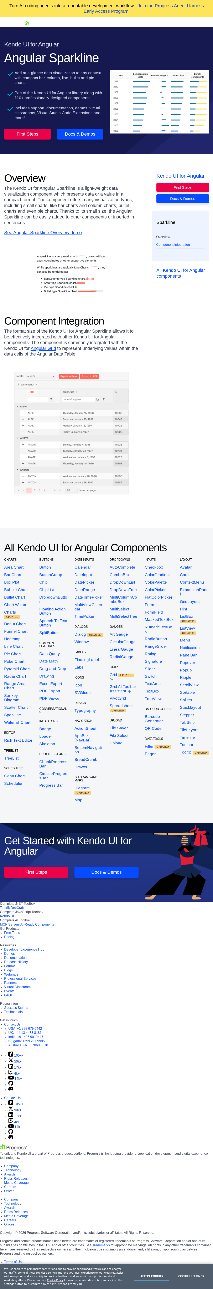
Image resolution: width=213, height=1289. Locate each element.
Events (9, 991)
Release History (16, 962)
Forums (9, 966)
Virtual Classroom (17, 987)
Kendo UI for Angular (180, 176)
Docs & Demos (80, 134)
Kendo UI (7, 916)
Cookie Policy (55, 1280)
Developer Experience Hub (24, 949)
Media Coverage (16, 1182)
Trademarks (101, 1245)
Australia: (28, 1045)
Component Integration (173, 244)
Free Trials (12, 933)
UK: (25, 1032)
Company (11, 1166)
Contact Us (12, 1024)
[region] (106, 1276)
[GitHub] (10, 1084)
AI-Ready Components (37, 924)
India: (25, 1037)
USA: (25, 1028)
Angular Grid (43, 348)
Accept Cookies (151, 1276)
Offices (9, 1191)
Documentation (15, 958)
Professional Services (20, 978)
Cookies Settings (191, 1276)
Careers (10, 1187)
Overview (163, 237)
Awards (9, 1174)
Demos (9, 953)
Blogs (8, 970)
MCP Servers (10, 924)
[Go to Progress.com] (13, 1149)
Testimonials (13, 1012)
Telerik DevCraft (12, 908)
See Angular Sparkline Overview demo (43, 232)
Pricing (9, 937)
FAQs (8, 995)
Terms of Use (14, 1262)
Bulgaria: (27, 1041)
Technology (12, 1170)
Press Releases (16, 1178)
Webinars (11, 974)
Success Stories (16, 1007)
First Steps (27, 134)
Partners (10, 983)
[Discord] (10, 1089)
